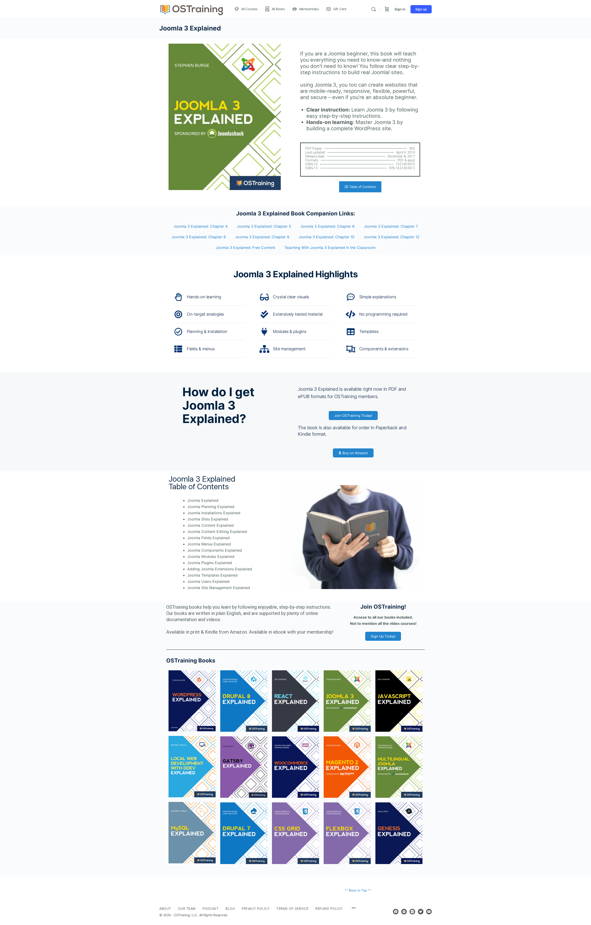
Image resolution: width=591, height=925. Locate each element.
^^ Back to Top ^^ (358, 890)
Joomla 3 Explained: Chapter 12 (391, 237)
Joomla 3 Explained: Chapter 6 (327, 226)
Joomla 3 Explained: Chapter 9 (262, 237)
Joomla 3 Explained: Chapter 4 (200, 226)
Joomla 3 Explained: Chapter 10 (326, 237)
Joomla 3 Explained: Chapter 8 (199, 237)
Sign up (421, 9)
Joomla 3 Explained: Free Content (245, 247)
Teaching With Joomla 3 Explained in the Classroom (330, 247)
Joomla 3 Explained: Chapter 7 (391, 226)
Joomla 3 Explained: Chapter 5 (264, 226)
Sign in (400, 9)
